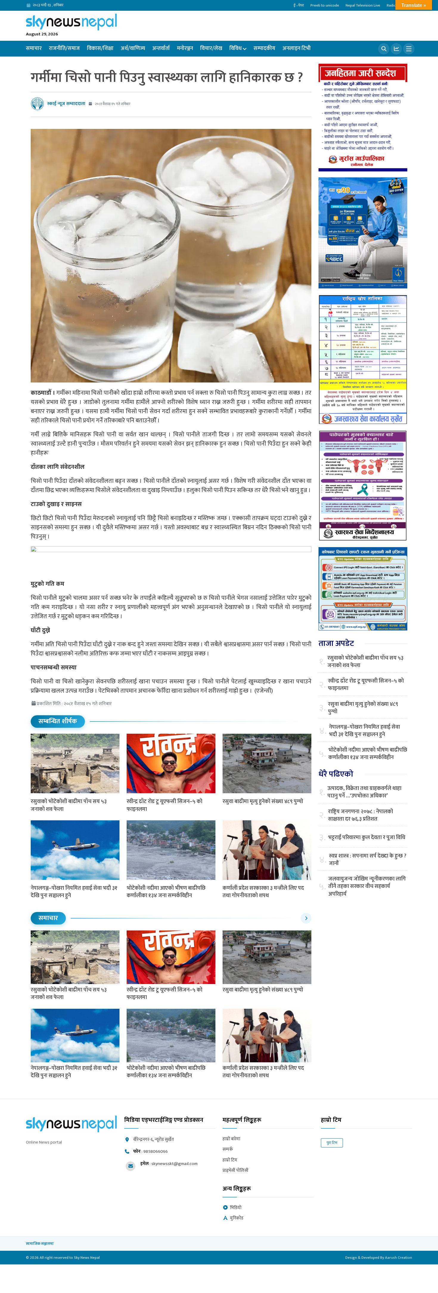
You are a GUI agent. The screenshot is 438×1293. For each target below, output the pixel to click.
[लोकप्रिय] (396, 48)
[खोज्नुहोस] (383, 48)
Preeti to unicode (324, 5)
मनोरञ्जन (185, 48)
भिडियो (235, 1208)
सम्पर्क (228, 1149)
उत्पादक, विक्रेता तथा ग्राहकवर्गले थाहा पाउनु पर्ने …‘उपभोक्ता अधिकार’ (364, 792)
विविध (235, 48)
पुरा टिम (332, 1142)
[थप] (408, 48)
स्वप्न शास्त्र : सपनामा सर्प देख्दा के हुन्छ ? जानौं (367, 859)
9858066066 (155, 1151)
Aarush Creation (398, 1257)
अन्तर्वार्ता (161, 48)
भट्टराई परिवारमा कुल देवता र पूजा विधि (366, 837)
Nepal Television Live (363, 5)
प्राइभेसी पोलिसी (235, 1170)
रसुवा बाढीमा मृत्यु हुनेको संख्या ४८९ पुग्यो (263, 801)
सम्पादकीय (264, 48)
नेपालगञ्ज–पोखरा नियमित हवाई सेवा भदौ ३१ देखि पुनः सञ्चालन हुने (74, 892)
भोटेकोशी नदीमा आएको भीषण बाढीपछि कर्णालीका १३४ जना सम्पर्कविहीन (166, 892)
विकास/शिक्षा (100, 48)
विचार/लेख (211, 48)
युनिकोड (236, 1218)
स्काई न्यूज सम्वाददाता (66, 104)
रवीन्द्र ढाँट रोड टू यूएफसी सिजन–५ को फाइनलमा (164, 805)
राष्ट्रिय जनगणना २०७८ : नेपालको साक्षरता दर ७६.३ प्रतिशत (360, 815)
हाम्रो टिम (230, 1160)
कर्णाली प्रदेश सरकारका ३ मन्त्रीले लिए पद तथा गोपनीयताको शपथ (263, 892)
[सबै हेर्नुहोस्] (306, 918)
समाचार (34, 48)
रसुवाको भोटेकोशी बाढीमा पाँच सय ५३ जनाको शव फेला (69, 805)
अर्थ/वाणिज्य (133, 48)
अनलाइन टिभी (296, 48)
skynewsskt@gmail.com (174, 1163)
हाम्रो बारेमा (231, 1139)
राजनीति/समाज (64, 48)
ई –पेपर (298, 5)
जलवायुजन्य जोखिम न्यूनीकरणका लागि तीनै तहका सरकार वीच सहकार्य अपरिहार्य (367, 886)
